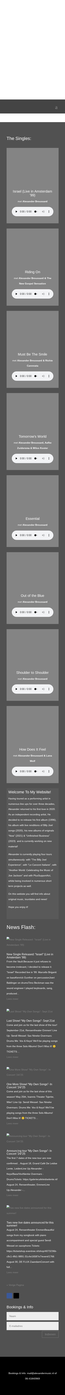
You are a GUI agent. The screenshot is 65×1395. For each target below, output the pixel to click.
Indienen (50, 1334)
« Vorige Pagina (15, 1285)
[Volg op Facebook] (9, 1295)
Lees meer (12, 998)
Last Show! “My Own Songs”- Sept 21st (31, 1020)
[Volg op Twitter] (16, 1295)
